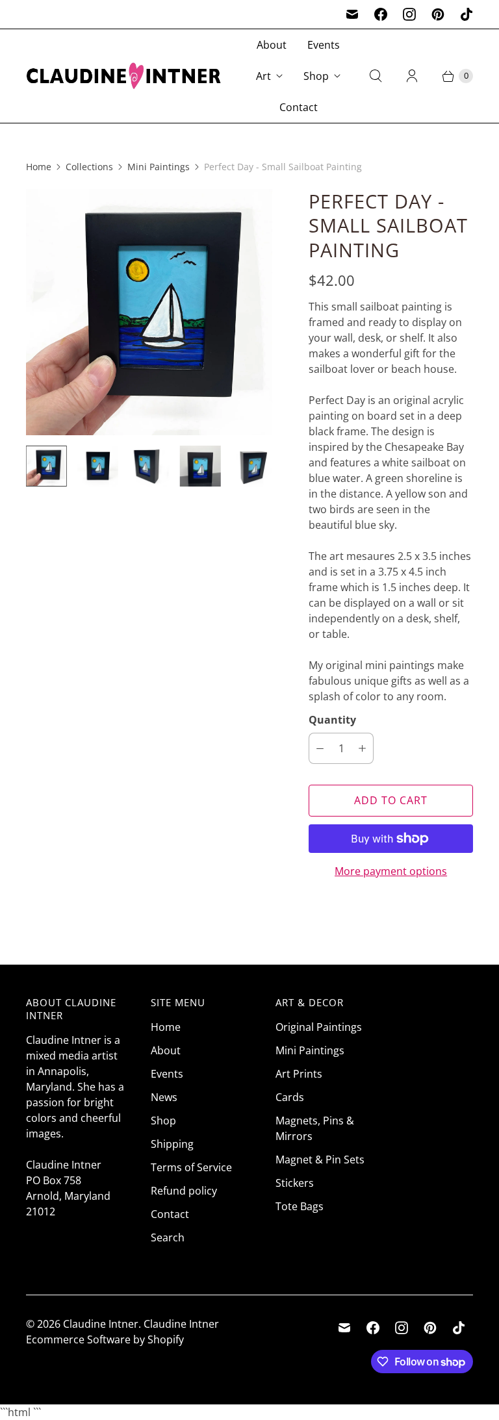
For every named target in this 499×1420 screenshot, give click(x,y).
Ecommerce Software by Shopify (105, 1339)
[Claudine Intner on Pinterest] (438, 14)
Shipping (172, 1144)
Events (323, 45)
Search (168, 1237)
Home (38, 166)
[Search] (375, 76)
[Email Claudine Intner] (352, 14)
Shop (316, 76)
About (272, 45)
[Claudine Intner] (123, 75)
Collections (89, 166)
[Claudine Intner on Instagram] (409, 14)
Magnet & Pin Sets (320, 1159)
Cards (289, 1097)
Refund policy (184, 1191)
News (164, 1097)
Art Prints (298, 1074)
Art (263, 76)
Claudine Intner (100, 1324)
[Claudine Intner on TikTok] (466, 14)
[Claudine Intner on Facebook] (380, 14)
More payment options (391, 871)
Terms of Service (191, 1167)
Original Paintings (318, 1027)
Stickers (294, 1183)
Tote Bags (299, 1206)
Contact (298, 107)
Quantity (332, 720)
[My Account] (412, 76)
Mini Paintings (158, 166)
